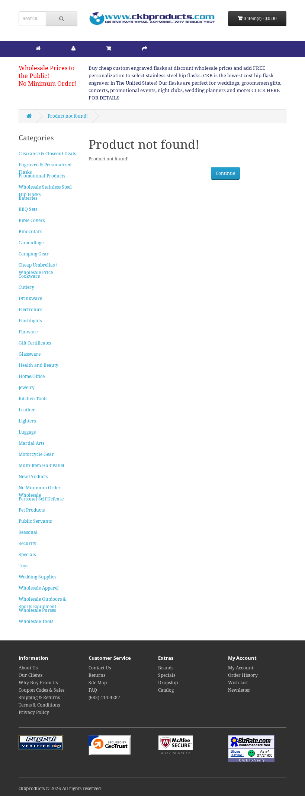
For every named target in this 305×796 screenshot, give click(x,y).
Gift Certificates (35, 343)
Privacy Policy (34, 712)
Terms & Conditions (39, 705)
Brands (165, 668)
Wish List (238, 682)
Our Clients (30, 675)
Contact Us (100, 668)
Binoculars (30, 231)
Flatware (28, 332)
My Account (240, 668)
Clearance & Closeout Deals (47, 153)
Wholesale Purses (37, 610)
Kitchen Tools (33, 398)
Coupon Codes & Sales (41, 690)
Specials (27, 554)
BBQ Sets (28, 209)
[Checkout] (144, 48)
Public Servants (35, 521)
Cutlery (26, 287)
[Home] (38, 48)
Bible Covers (32, 220)
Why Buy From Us (38, 682)
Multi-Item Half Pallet (41, 465)
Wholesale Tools (36, 621)
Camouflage (31, 242)
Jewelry (27, 387)
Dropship (168, 682)
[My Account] (73, 48)
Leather (27, 409)
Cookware (29, 276)
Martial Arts (31, 443)
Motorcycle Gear (36, 454)
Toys (23, 565)
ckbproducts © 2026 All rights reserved (60, 788)
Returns (97, 675)
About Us (28, 668)
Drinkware (30, 298)
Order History (243, 675)
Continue (225, 173)
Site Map (98, 682)
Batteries (28, 198)
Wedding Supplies (37, 577)
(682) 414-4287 (104, 697)
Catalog (166, 690)
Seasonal (28, 532)
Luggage (27, 432)
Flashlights (30, 320)
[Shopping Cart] (108, 48)
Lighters (27, 421)
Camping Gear (34, 254)
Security (27, 543)
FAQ (93, 690)
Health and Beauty (38, 365)
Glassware (30, 354)
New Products (33, 476)
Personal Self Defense (41, 499)
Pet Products (32, 510)
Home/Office (32, 376)
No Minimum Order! (48, 83)
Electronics (30, 309)
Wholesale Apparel (39, 588)
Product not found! (68, 116)
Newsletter (239, 690)
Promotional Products (42, 176)
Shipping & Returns (39, 697)
